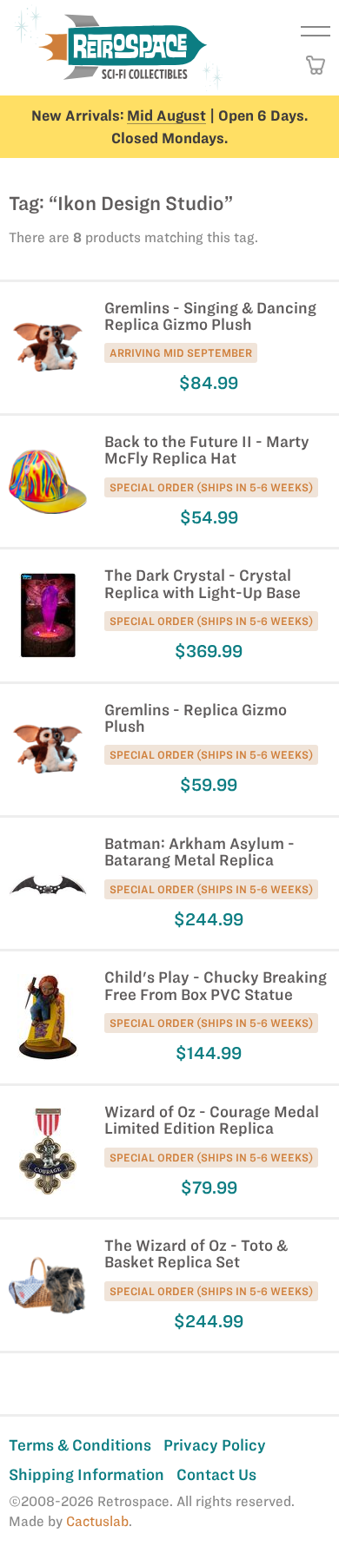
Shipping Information (86, 1474)
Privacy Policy (214, 1445)
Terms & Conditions (80, 1445)
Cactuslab (97, 1521)
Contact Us (216, 1474)
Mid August (166, 115)
